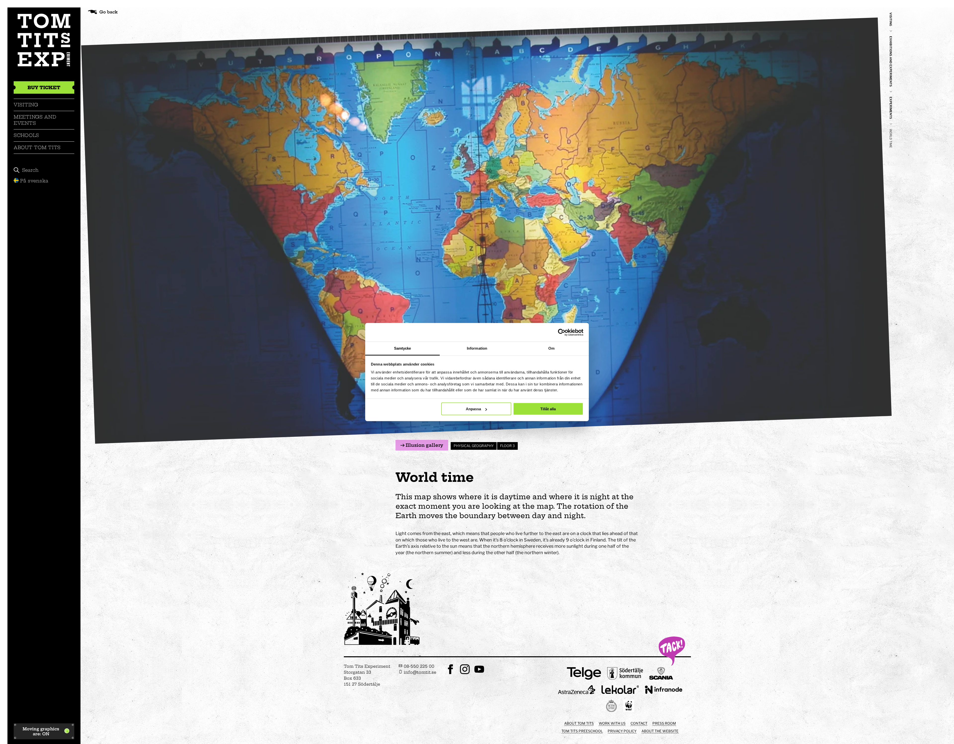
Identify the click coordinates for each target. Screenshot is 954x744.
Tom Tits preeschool (582, 731)
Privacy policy (622, 731)
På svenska (34, 181)
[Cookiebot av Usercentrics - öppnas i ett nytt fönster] (561, 332)
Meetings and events (35, 120)
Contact (639, 723)
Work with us (612, 723)
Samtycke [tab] (402, 348)
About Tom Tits (37, 147)
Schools (26, 135)
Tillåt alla (548, 409)
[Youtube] (479, 673)
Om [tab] (551, 348)
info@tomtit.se (419, 672)
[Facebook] (450, 673)
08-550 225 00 (418, 666)
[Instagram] (465, 673)
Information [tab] (477, 348)
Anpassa (473, 409)
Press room (664, 723)
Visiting (26, 105)
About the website (659, 731)
